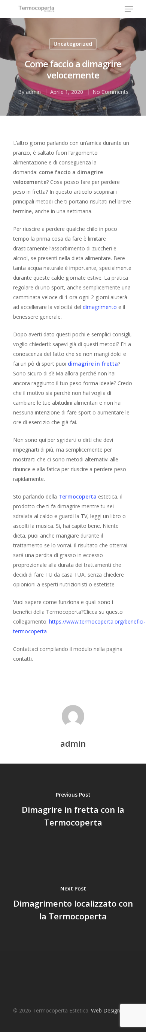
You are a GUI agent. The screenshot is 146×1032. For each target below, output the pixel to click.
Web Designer (108, 1010)
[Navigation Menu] (129, 9)
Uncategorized (73, 43)
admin (33, 91)
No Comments (110, 91)
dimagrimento (100, 306)
